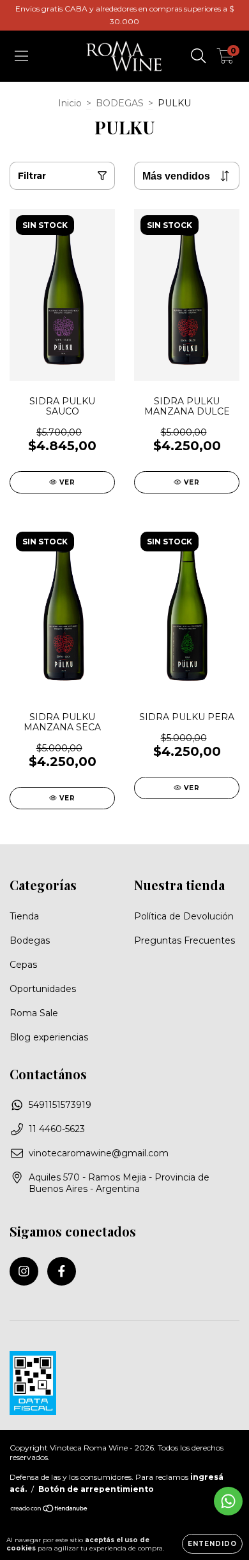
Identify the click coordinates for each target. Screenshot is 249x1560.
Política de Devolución (184, 916)
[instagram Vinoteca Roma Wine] (24, 1271)
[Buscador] (198, 56)
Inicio (70, 103)
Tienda (24, 916)
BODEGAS (120, 103)
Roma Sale (34, 1013)
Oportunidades (43, 989)
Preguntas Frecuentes (184, 940)
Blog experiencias (49, 1037)
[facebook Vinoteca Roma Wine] (61, 1271)
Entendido (212, 1544)
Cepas (23, 964)
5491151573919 (60, 1104)
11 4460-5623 (57, 1129)
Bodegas (30, 940)
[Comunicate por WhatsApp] (228, 1501)
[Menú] (21, 56)
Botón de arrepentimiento (96, 1489)
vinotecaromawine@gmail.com (99, 1153)
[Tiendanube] (49, 1510)
